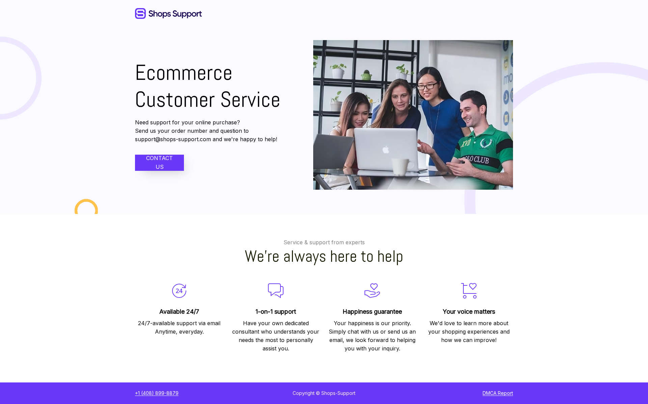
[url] (498, 393)
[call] (157, 393)
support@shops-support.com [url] (173, 139)
